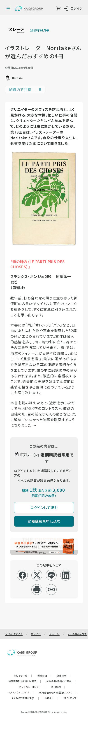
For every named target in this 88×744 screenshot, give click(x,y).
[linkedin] (66, 575)
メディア (36, 634)
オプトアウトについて (21, 692)
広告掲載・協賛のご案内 (61, 681)
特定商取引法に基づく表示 (25, 681)
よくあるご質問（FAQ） (25, 698)
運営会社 (44, 675)
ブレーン (54, 634)
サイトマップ (70, 698)
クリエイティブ (14, 634)
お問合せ (51, 698)
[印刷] (37, 589)
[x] (37, 575)
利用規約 (58, 686)
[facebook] (22, 575)
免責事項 (64, 675)
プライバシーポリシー (32, 686)
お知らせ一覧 (23, 675)
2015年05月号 (39, 30)
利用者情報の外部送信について (57, 692)
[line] (51, 575)
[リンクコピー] (51, 589)
